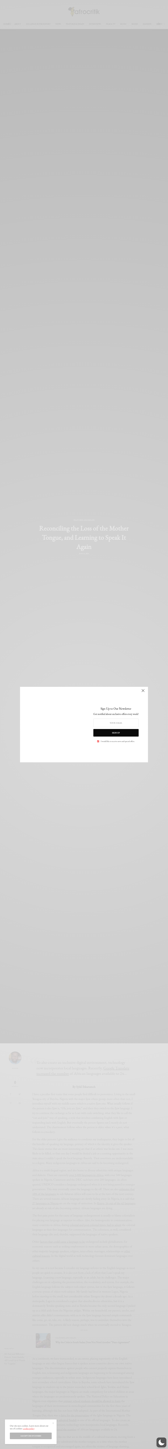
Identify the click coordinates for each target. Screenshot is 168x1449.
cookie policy (28, 1428)
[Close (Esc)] (143, 692)
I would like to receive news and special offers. (118, 741)
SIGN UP (116, 732)
